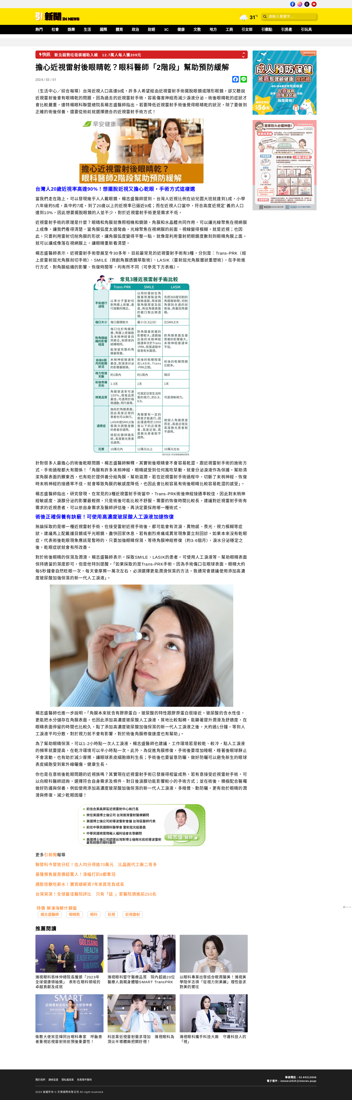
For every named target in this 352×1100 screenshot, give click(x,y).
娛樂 (71, 30)
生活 (87, 30)
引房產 (286, 30)
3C (166, 30)
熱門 (39, 30)
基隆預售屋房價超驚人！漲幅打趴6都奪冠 (75, 874)
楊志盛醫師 (50, 915)
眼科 (94, 915)
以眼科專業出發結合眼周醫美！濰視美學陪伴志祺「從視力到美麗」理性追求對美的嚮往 (213, 982)
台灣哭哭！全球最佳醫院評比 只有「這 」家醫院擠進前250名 (96, 894)
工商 (229, 30)
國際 (103, 30)
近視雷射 (132, 915)
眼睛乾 (74, 915)
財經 (151, 30)
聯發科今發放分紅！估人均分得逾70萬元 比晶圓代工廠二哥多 (96, 864)
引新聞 (50, 855)
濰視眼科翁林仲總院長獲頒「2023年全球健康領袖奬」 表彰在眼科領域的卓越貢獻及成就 (67, 982)
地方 (213, 30)
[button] (244, 52)
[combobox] (289, 16)
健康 (181, 30)
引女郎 (247, 30)
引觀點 (266, 30)
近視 (111, 915)
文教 (197, 30)
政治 (135, 30)
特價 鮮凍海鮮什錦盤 (57, 908)
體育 (119, 30)
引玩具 (306, 30)
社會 (55, 30)
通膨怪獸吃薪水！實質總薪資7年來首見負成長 (79, 884)
